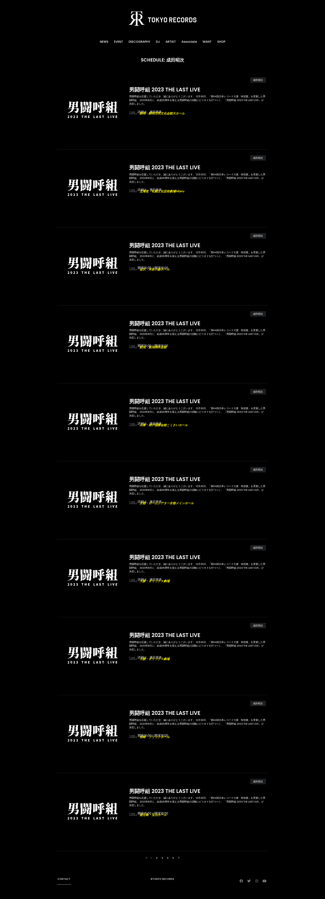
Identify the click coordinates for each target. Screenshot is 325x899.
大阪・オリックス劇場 (149, 581)
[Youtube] (264, 881)
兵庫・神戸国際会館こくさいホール (158, 425)
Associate (189, 42)
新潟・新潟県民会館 (148, 347)
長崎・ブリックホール (149, 737)
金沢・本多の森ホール (149, 269)
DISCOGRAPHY (139, 42)
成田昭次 (258, 80)
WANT (207, 42)
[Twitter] (249, 881)
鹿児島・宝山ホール (148, 815)
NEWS (104, 42)
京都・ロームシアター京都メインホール (161, 503)
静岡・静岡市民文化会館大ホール (157, 113)
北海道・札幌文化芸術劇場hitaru (156, 191)
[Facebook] (241, 881)
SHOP (221, 42)
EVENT (118, 42)
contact (64, 879)
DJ (158, 42)
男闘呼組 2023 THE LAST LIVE (164, 89)
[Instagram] (256, 881)
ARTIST (171, 42)
